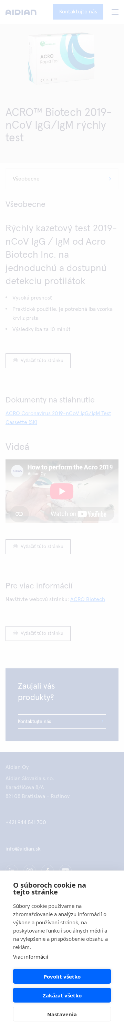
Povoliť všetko (62, 976)
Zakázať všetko (62, 995)
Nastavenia (62, 1014)
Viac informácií (30, 956)
